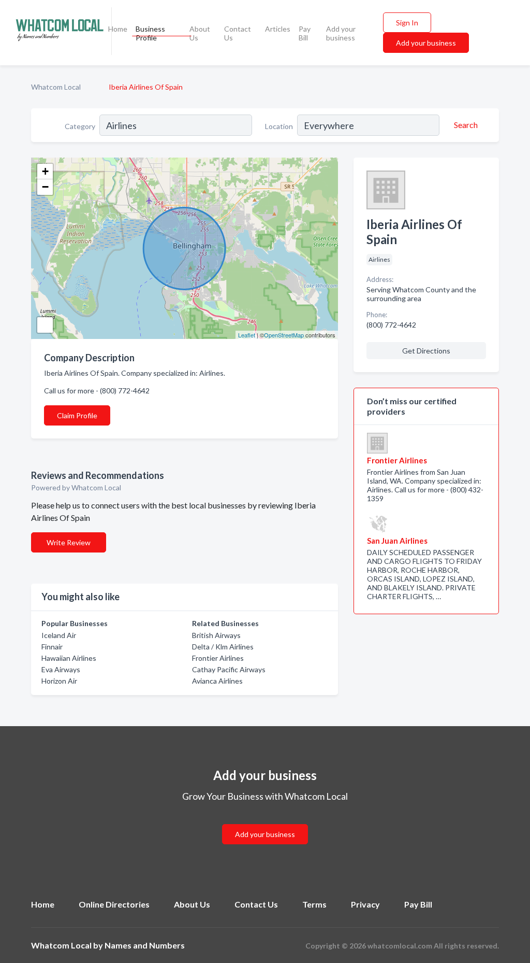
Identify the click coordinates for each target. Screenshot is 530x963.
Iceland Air (58, 635)
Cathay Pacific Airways (229, 669)
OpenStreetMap (284, 335)
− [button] (45, 186)
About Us (199, 33)
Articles (277, 28)
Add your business (341, 33)
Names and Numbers (145, 945)
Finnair (52, 646)
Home (117, 28)
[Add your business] (265, 822)
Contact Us (237, 33)
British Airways (216, 635)
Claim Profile (77, 415)
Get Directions (426, 350)
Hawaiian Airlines (68, 658)
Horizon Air (59, 680)
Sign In (407, 22)
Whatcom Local (56, 86)
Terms (314, 904)
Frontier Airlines (218, 658)
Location (279, 126)
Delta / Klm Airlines (223, 646)
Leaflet (246, 335)
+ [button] (45, 171)
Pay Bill (305, 33)
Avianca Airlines (217, 680)
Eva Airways (60, 669)
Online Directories (114, 904)
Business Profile (150, 33)
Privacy (365, 904)
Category (80, 126)
